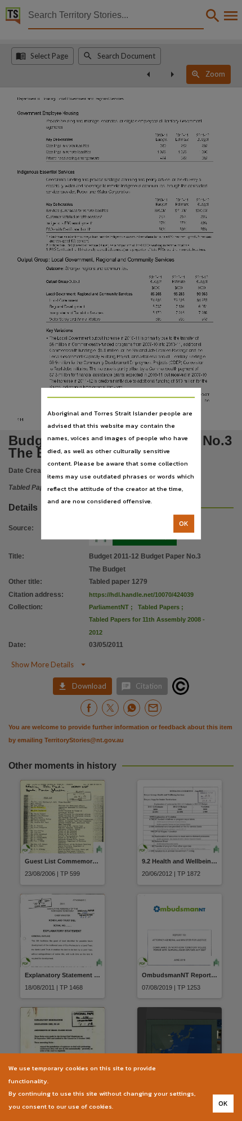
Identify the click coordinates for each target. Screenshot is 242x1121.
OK (184, 524)
